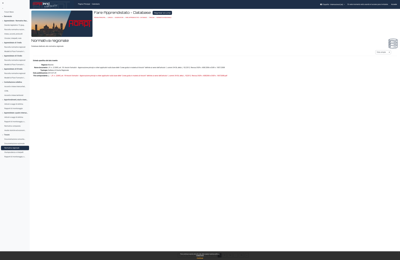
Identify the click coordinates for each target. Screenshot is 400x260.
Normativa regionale (11, 148)
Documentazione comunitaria (15, 139)
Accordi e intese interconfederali (15, 87)
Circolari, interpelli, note (12, 38)
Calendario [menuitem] (96, 4)
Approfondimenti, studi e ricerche (16, 100)
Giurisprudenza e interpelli (13, 152)
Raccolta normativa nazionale (15, 29)
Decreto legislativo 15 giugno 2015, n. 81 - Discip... (15, 25)
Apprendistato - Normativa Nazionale (16, 21)
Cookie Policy (200, 255)
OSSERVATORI (119, 17)
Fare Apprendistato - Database (136, 17)
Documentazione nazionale (14, 144)
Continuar (200, 258)
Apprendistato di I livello (13, 43)
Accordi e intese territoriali (13, 95)
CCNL (6, 91)
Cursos (110, 17)
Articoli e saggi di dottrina (13, 104)
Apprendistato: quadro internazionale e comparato (16, 113)
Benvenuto (8, 16)
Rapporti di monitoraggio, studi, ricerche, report (15, 157)
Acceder (394, 4)
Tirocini (7, 135)
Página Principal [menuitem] (84, 4)
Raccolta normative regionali (14, 47)
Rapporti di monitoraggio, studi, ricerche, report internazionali (15, 122)
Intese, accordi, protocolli (13, 34)
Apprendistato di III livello (13, 69)
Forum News (9, 12)
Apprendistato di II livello (13, 56)
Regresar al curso (162, 13)
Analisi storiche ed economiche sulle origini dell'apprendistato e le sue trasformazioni (15, 130)
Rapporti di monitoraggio (13, 108)
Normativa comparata (12, 126)
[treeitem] (15, 10)
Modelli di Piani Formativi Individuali (15, 51)
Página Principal (100, 17)
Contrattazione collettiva (13, 82)
